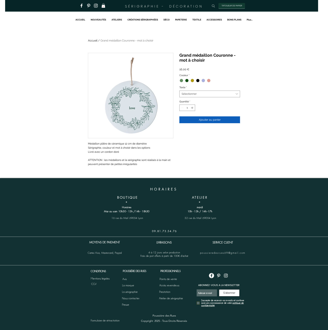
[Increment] (192, 108)
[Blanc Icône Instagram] (95, 5)
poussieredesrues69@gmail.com (222, 253)
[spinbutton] (187, 108)
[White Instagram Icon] (225, 275)
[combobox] (209, 94)
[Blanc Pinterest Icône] (88, 5)
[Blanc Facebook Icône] (81, 5)
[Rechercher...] (213, 6)
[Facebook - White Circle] (211, 275)
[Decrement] (182, 108)
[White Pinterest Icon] (218, 275)
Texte (183, 87)
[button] (103, 5)
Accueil (92, 40)
